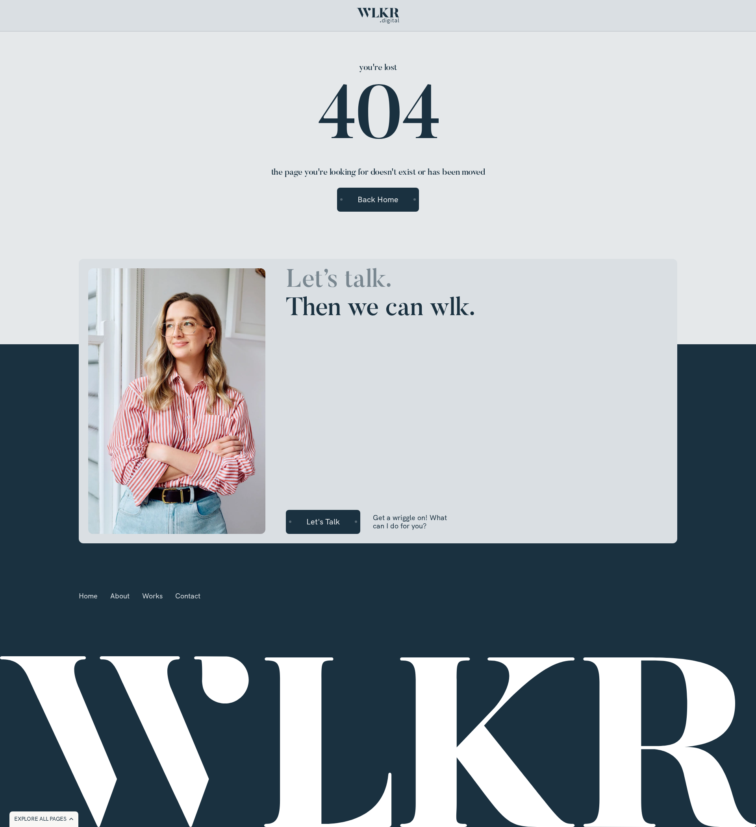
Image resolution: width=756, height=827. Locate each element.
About (120, 595)
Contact (187, 595)
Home (88, 595)
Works (152, 595)
